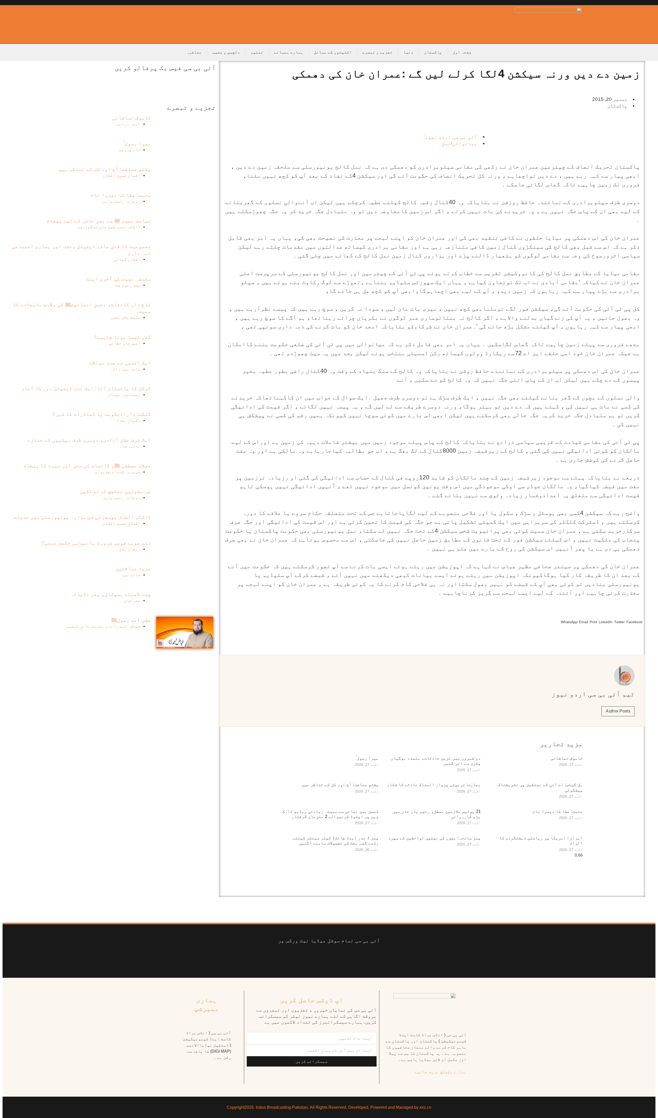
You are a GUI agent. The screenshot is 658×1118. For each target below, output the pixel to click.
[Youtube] (332, 956)
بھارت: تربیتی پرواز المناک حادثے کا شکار (434, 784)
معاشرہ (194, 52)
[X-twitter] (353, 956)
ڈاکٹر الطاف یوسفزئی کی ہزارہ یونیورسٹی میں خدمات (82, 517)
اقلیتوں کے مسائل (333, 52)
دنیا (408, 52)
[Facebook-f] (373, 956)
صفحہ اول (462, 52)
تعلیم (257, 52)
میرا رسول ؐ (367, 758)
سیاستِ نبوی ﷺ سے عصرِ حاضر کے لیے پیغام (99, 220)
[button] (634, 624)
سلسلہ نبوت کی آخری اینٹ (118, 278)
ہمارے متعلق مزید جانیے (441, 1072)
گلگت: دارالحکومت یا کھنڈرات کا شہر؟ (101, 414)
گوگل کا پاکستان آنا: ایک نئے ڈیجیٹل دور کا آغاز (86, 388)
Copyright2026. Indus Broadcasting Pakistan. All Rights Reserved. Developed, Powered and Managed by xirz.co (329, 1107)
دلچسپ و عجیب (226, 52)
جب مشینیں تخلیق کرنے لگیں (115, 491)
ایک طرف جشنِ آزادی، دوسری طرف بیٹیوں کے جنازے (89, 440)
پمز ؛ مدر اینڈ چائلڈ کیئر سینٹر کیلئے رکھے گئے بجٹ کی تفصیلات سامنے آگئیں (336, 840)
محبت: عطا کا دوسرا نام (558, 811)
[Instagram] (284, 956)
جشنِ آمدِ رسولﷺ (131, 620)
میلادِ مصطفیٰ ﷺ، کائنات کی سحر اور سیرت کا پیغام (87, 465)
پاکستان (433, 52)
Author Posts (618, 711)
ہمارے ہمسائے (288, 52)
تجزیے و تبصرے (377, 52)
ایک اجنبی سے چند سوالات (120, 362)
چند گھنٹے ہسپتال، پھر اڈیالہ (111, 594)
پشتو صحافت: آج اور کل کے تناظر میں (340, 784)
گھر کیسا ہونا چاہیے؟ (122, 337)
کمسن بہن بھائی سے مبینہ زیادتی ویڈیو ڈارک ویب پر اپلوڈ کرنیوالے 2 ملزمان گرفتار (330, 814)
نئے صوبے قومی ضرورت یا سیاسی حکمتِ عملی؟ (96, 542)
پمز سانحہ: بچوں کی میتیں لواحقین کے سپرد (434, 837)
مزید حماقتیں (133, 568)
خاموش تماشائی (567, 758)
